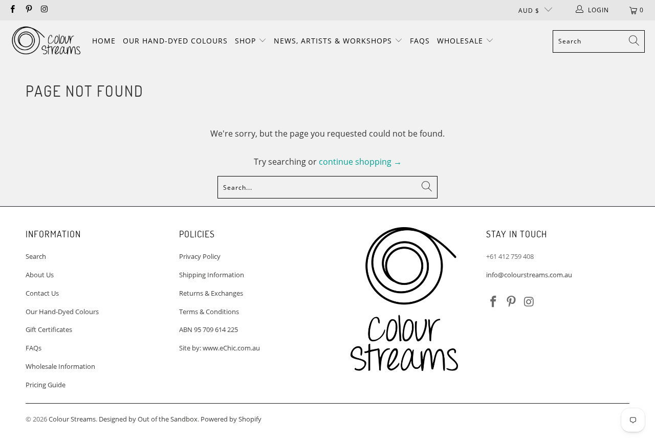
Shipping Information (211, 274)
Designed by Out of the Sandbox (148, 419)
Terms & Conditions (209, 311)
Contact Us (42, 293)
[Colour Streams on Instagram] (44, 10)
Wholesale (461, 41)
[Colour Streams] (46, 41)
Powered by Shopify (231, 419)
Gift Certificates (49, 329)
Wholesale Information (60, 366)
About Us (40, 274)
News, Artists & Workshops (334, 41)
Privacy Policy (200, 256)
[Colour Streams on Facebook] (12, 10)
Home (104, 41)
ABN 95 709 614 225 (208, 329)
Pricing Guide (46, 384)
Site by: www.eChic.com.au (219, 347)
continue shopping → (360, 161)
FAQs (420, 41)
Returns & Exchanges (211, 293)
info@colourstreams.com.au (529, 274)
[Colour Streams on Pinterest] (28, 10)
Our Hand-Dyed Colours (175, 41)
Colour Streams (72, 419)
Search (36, 256)
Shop (246, 41)
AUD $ (528, 10)
